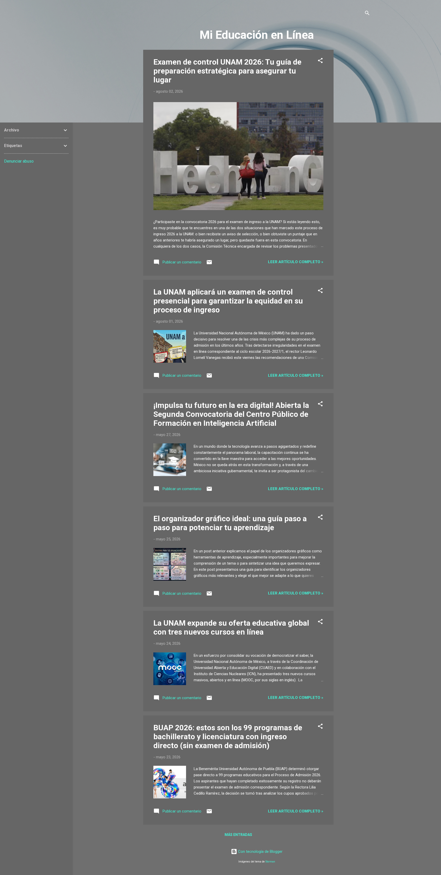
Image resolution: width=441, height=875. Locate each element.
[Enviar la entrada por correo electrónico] (209, 264)
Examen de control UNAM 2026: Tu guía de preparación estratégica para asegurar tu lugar (227, 70)
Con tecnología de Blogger (260, 851)
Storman (270, 861)
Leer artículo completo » (295, 262)
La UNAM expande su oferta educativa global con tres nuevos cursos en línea (231, 627)
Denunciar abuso (19, 161)
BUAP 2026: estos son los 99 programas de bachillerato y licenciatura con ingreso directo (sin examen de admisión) (227, 736)
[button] (320, 61)
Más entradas (238, 835)
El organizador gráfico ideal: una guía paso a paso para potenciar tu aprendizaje (230, 523)
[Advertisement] (354, 126)
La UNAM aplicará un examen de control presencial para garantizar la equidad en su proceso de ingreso (228, 300)
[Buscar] (367, 14)
